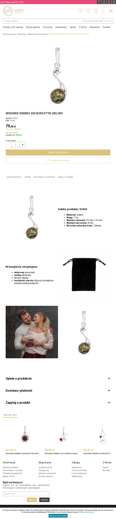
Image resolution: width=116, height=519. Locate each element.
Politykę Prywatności (86, 512)
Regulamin (95, 27)
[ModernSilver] (13, 11)
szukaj (108, 20)
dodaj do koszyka (58, 152)
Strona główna (33, 27)
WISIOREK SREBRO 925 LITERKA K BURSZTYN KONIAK (62, 453)
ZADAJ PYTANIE (65, 177)
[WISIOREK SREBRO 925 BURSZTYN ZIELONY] (58, 75)
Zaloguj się (44, 470)
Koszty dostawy (79, 470)
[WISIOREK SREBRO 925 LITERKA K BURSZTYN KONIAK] (63, 434)
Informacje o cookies (13, 470)
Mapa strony (8, 476)
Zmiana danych (46, 476)
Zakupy (76, 462)
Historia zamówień (47, 473)
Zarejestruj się (45, 467)
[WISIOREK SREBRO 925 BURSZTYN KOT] (102, 434)
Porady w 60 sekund (13, 27)
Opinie (73, 27)
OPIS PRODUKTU (14, 177)
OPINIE (27, 177)
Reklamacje (61, 27)
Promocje (47, 27)
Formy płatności (79, 473)
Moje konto (45, 462)
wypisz (44, 499)
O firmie (83, 27)
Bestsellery (10, 415)
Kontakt (106, 27)
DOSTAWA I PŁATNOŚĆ (44, 177)
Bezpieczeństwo (10, 467)
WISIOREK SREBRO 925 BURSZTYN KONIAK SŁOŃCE (23, 453)
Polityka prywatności (12, 473)
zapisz (31, 499)
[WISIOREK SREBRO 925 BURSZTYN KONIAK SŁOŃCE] (24, 434)
